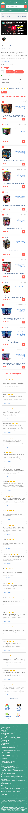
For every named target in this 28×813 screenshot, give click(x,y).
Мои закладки (5, 757)
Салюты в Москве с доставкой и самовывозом (13, 780)
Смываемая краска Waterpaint (9, 739)
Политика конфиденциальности (9, 775)
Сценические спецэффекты (8, 747)
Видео (6, 102)
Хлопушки (3, 730)
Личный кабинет (5, 755)
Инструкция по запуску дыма (8, 769)
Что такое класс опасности (8, 761)
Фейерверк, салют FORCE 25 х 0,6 (14, 273)
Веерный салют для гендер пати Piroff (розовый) (14, 341)
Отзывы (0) (7, 49)
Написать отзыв (19, 88)
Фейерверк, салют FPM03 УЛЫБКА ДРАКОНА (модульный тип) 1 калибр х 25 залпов (14, 117)
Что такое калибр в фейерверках (9, 759)
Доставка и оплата (16, 46)
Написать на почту (6, 783)
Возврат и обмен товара (7, 766)
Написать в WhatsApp (8, 75)
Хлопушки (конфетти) (6, 746)
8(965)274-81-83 (6, 787)
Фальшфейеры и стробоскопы (9, 728)
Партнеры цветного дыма (8, 773)
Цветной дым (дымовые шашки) (9, 736)
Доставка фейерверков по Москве (10, 767)
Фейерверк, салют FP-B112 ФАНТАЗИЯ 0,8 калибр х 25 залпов (14, 206)
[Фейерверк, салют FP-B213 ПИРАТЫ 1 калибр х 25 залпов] (4, 39)
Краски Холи (4, 749)
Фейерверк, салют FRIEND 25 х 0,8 (14, 160)
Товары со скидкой (6, 754)
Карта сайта (4, 782)
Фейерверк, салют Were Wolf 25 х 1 (14, 183)
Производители (5, 758)
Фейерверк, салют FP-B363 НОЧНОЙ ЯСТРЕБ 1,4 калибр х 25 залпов (14, 296)
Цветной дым (4, 731)
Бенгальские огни (5, 740)
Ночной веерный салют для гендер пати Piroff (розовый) (14, 364)
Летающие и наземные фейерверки (10, 750)
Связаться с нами (5, 752)
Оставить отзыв (14, 698)
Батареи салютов (8, 15)
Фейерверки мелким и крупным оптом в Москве (14, 776)
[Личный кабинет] (25, 10)
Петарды (3, 734)
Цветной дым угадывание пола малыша (11, 737)
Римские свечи (5, 743)
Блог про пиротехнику (7, 762)
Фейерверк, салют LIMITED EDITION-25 (14, 138)
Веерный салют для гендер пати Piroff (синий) (14, 319)
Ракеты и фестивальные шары (9, 741)
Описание (5, 46)
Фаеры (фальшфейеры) (7, 733)
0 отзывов (11, 88)
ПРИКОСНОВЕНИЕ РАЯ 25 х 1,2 (14, 228)
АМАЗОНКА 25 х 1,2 (14, 250)
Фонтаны (3, 744)
